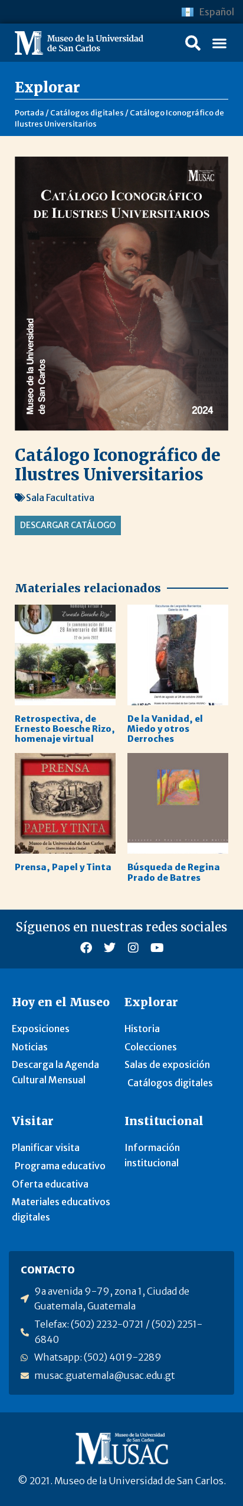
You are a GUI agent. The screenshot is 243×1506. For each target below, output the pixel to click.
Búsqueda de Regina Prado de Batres (173, 872)
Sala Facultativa (60, 497)
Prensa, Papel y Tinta (63, 867)
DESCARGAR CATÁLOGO (68, 525)
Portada (29, 112)
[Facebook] (86, 948)
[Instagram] (133, 948)
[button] (193, 43)
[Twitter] (109, 948)
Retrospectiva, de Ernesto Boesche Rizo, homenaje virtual (65, 729)
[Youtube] (157, 948)
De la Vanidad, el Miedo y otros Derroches (165, 729)
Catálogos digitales (87, 112)
